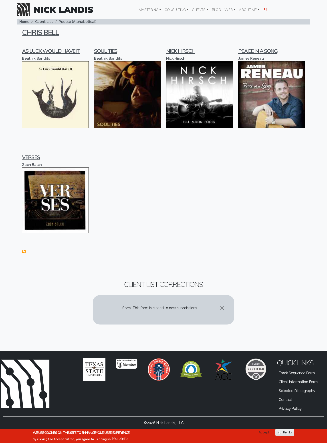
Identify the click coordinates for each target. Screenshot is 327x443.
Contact (285, 400)
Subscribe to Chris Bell (24, 251)
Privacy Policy (290, 408)
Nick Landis (64, 9)
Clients (199, 9)
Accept (264, 432)
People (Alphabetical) (77, 22)
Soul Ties (105, 50)
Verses (31, 157)
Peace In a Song (257, 50)
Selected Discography (297, 391)
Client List (44, 22)
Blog (216, 9)
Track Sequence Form (297, 373)
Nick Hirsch (180, 50)
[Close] (222, 308)
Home (24, 22)
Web (228, 9)
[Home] (25, 9)
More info (120, 439)
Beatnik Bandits (36, 58)
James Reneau (251, 58)
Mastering (148, 9)
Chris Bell (40, 32)
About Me (248, 9)
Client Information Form (298, 382)
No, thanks (284, 432)
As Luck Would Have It (51, 50)
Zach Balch (32, 165)
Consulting (175, 9)
